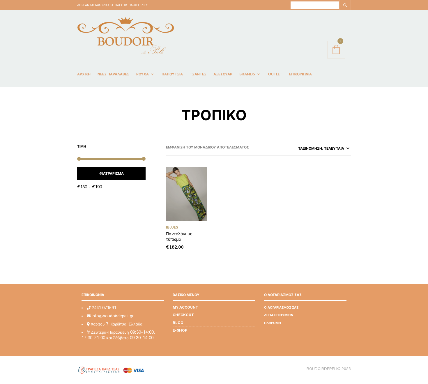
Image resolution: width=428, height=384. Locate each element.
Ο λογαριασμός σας (281, 307)
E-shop (180, 330)
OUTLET (275, 74)
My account (185, 307)
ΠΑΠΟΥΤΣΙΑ (172, 74)
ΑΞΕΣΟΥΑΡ (222, 74)
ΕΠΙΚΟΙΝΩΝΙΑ (300, 74)
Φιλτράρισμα (111, 173)
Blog (178, 323)
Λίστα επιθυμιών (278, 315)
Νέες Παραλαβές (113, 74)
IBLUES (172, 227)
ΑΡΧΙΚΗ (84, 74)
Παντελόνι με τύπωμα (179, 236)
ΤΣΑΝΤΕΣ (198, 74)
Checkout (183, 315)
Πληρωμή (272, 323)
